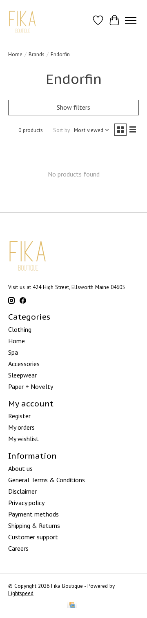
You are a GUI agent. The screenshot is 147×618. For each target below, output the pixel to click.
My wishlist (23, 439)
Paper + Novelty (30, 386)
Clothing (19, 329)
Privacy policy (26, 503)
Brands (37, 54)
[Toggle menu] (130, 20)
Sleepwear (22, 375)
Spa (13, 352)
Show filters (73, 107)
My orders (21, 427)
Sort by (61, 130)
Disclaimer (22, 491)
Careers (18, 548)
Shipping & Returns (34, 525)
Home (15, 54)
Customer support (33, 537)
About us (20, 468)
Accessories (24, 364)
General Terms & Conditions (46, 480)
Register (19, 416)
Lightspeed (20, 593)
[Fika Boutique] (22, 20)
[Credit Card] (72, 606)
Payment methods (33, 514)
